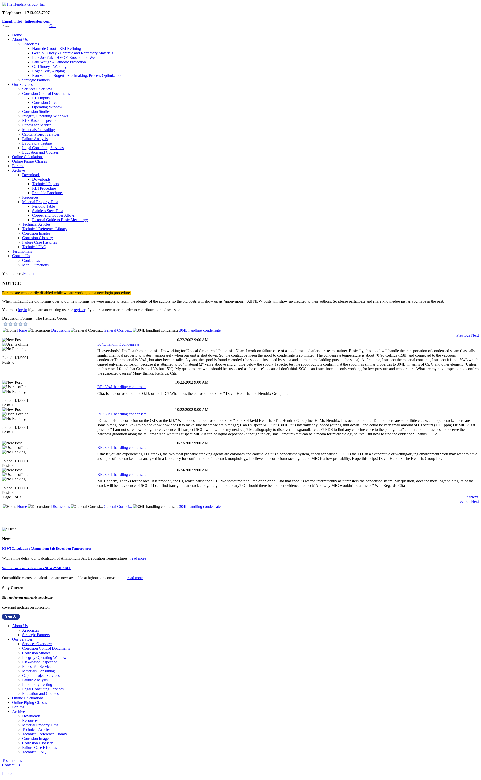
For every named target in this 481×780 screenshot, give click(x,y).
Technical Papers (45, 184)
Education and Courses (40, 152)
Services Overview (37, 89)
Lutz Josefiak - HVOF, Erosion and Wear (65, 57)
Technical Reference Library (44, 229)
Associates (30, 44)
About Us (20, 39)
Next (475, 335)
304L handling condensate (200, 330)
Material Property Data (40, 202)
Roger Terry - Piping (48, 71)
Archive (18, 170)
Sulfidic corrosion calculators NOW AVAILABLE (36, 568)
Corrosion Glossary (37, 238)
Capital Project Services (41, 134)
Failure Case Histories (39, 242)
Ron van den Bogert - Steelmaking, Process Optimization (77, 75)
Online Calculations (27, 157)
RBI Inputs (41, 98)
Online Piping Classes (29, 161)
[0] (5, 324)
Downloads (31, 175)
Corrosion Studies (36, 111)
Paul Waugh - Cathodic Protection (59, 62)
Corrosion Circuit (46, 102)
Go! (52, 26)
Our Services (22, 84)
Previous (463, 335)
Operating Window (47, 107)
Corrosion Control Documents (46, 93)
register (79, 310)
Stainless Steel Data (47, 211)
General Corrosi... (118, 330)
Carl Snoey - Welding (49, 66)
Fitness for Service (36, 125)
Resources (30, 197)
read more (138, 558)
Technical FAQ (34, 247)
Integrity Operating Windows (45, 116)
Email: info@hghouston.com (26, 21)
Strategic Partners (36, 80)
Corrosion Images (36, 233)
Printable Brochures (47, 193)
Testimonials (22, 251)
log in (22, 310)
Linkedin (9, 773)
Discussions (60, 330)
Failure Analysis (35, 139)
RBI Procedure (44, 188)
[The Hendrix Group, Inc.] (24, 4)
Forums (18, 166)
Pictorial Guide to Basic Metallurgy (60, 220)
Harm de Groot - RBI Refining (56, 48)
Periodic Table (43, 206)
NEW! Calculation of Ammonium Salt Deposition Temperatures (46, 548)
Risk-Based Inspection (40, 120)
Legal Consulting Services (43, 148)
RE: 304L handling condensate (121, 387)
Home (17, 35)
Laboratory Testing (37, 143)
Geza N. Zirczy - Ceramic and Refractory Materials (72, 53)
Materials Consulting (38, 129)
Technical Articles (36, 224)
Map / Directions (35, 265)
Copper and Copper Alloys (53, 215)
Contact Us (21, 256)
